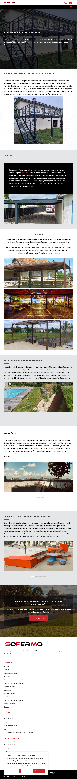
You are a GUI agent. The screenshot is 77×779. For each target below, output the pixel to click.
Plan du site (22, 776)
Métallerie (7, 690)
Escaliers (7, 676)
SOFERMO (34, 39)
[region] (26, 763)
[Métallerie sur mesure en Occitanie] (38, 412)
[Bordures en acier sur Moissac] (38, 318)
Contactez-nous (38, 618)
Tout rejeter (26, 771)
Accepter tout (39, 771)
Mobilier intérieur (9, 687)
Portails (6, 670)
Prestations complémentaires (14, 683)
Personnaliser (13, 771)
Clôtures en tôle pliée (11, 673)
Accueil (6, 666)
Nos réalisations (9, 704)
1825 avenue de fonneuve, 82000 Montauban (18, 732)
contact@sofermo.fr (10, 726)
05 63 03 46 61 (8, 719)
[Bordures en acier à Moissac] (38, 223)
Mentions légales (10, 776)
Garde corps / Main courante (14, 680)
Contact (6, 707)
